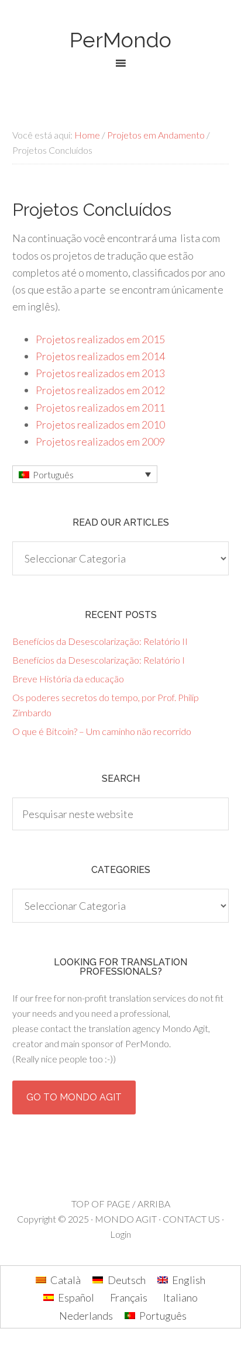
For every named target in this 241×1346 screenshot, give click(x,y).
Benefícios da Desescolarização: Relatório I (98, 659)
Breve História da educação (68, 678)
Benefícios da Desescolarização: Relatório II (100, 641)
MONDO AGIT (126, 1218)
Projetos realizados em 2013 (100, 373)
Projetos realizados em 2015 (100, 339)
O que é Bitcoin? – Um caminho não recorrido (101, 731)
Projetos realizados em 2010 (100, 424)
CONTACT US (191, 1218)
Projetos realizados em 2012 (100, 390)
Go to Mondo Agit (74, 1097)
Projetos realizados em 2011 (100, 407)
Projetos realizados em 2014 (100, 356)
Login (120, 1234)
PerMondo (120, 39)
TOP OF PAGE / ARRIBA (120, 1203)
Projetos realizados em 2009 (100, 441)
